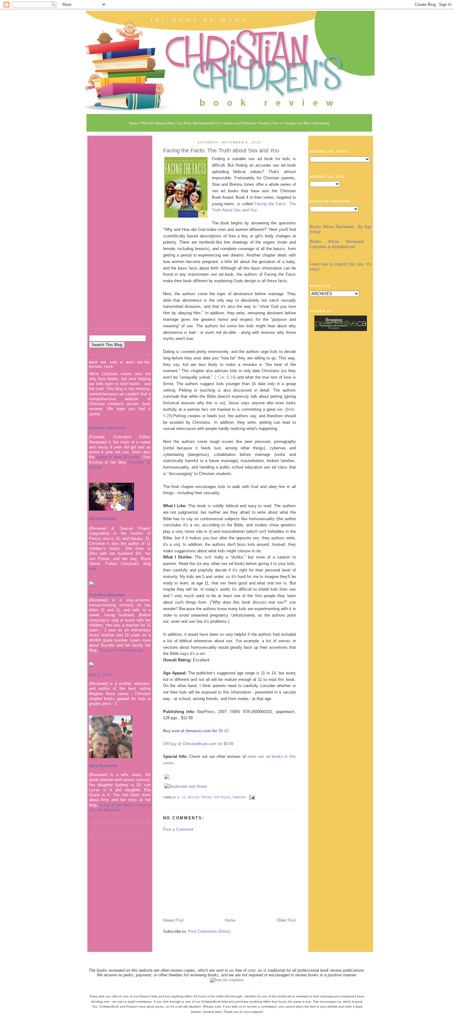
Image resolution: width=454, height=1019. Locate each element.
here (93, 568)
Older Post (286, 920)
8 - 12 (181, 797)
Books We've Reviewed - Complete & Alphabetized (341, 244)
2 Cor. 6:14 (224, 377)
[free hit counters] (227, 980)
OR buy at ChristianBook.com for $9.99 (198, 743)
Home (230, 920)
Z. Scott (104, 674)
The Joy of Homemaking (121, 650)
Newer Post (173, 920)
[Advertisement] (120, 230)
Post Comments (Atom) (209, 931)
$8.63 (223, 730)
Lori (93, 674)
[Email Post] (251, 797)
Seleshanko (107, 428)
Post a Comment (178, 829)
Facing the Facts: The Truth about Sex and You (221, 150)
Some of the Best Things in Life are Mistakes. (120, 807)
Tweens (239, 797)
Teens (206, 797)
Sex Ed (193, 797)
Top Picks (221, 797)
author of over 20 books (118, 457)
